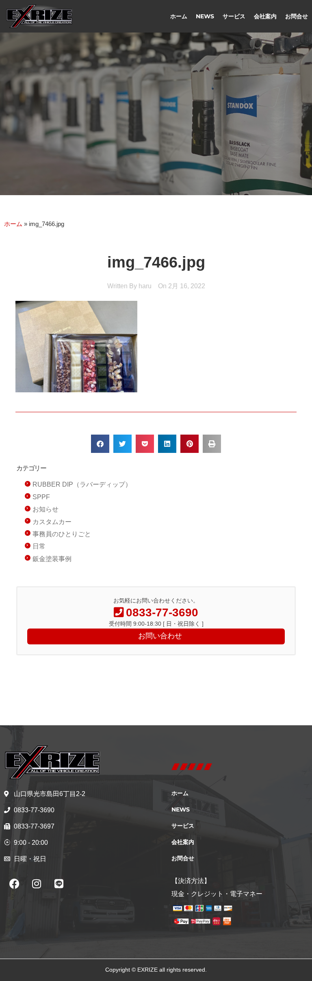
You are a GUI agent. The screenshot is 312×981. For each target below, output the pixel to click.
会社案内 (265, 16)
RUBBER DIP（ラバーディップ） (82, 484)
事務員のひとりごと (61, 534)
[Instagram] (36, 884)
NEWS (205, 16)
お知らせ (45, 509)
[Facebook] (14, 884)
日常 (39, 546)
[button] (100, 444)
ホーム (178, 16)
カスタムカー (52, 521)
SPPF (41, 497)
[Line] (59, 884)
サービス (234, 16)
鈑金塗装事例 (52, 558)
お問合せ (296, 16)
